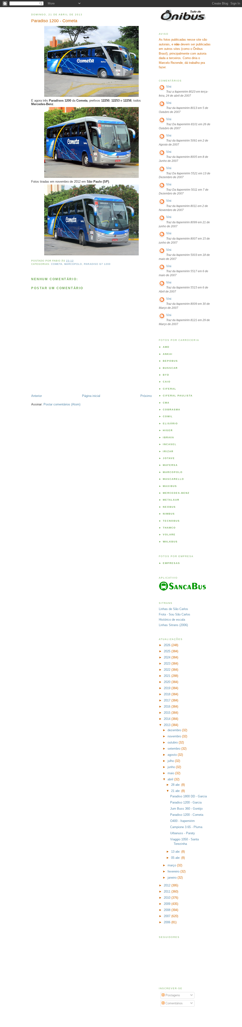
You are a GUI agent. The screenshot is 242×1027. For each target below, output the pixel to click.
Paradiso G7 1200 (97, 264)
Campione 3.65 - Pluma (186, 827)
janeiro (172, 877)
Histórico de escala (172, 619)
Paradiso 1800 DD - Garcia (188, 796)
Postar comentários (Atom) (61, 404)
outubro (173, 742)
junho (172, 767)
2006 (167, 922)
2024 (167, 657)
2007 (167, 916)
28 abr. (176, 784)
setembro (174, 748)
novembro (175, 736)
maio (171, 773)
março (172, 865)
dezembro (175, 730)
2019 (167, 688)
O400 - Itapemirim (182, 821)
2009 (167, 904)
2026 (167, 645)
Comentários (173, 1003)
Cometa (56, 264)
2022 (167, 669)
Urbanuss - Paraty (182, 833)
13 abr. (176, 851)
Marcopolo (73, 264)
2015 (167, 712)
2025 (167, 651)
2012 (167, 885)
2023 (167, 663)
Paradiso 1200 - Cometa (54, 20)
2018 (167, 694)
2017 (167, 700)
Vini (168, 86)
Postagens (172, 995)
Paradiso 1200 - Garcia (186, 802)
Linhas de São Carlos (173, 609)
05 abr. (176, 857)
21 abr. (176, 791)
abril (171, 779)
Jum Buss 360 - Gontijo (186, 808)
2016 (167, 706)
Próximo (146, 396)
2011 (167, 891)
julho (171, 761)
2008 (167, 910)
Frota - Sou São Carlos (174, 614)
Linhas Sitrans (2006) (173, 625)
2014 (167, 719)
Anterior (36, 396)
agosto (173, 754)
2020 (167, 682)
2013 (167, 725)
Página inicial (91, 396)
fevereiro (174, 871)
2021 (167, 676)
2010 (167, 897)
